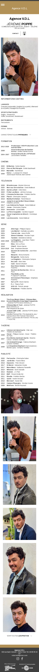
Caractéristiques (14, 135)
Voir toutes (18, 636)
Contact (15, 33)
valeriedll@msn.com (19, 655)
